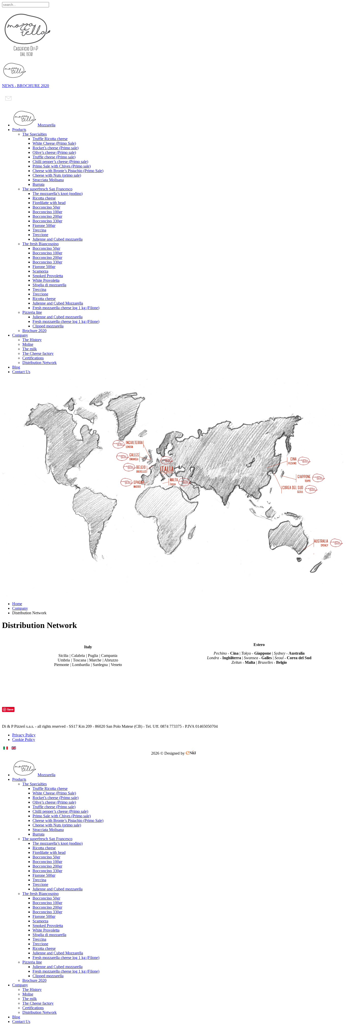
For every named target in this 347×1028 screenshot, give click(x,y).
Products (19, 129)
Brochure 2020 (34, 330)
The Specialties (34, 134)
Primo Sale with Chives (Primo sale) (62, 166)
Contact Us (21, 372)
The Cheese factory (38, 353)
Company (20, 335)
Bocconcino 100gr (47, 212)
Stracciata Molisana (48, 180)
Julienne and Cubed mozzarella (58, 239)
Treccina (39, 230)
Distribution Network (39, 362)
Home (17, 604)
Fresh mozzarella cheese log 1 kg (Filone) (66, 308)
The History (32, 340)
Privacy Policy (24, 735)
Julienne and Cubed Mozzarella (58, 303)
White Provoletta (46, 280)
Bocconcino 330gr (47, 221)
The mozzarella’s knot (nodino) (58, 193)
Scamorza (40, 271)
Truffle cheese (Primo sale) (54, 157)
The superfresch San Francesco (47, 189)
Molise (27, 344)
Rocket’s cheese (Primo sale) (55, 148)
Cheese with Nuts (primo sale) (57, 175)
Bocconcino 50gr (46, 207)
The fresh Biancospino (40, 244)
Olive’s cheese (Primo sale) (54, 152)
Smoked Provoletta (48, 276)
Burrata (38, 184)
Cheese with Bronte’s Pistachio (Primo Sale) (68, 171)
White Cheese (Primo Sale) (54, 143)
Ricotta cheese (44, 198)
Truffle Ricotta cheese (50, 139)
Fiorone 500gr (44, 225)
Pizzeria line (32, 312)
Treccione (40, 235)
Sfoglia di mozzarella (49, 285)
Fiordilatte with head (49, 203)
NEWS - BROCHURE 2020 (25, 86)
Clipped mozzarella (48, 326)
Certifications (33, 358)
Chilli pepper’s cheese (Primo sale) (60, 161)
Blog (16, 367)
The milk (29, 349)
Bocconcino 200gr (47, 216)
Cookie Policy (23, 739)
